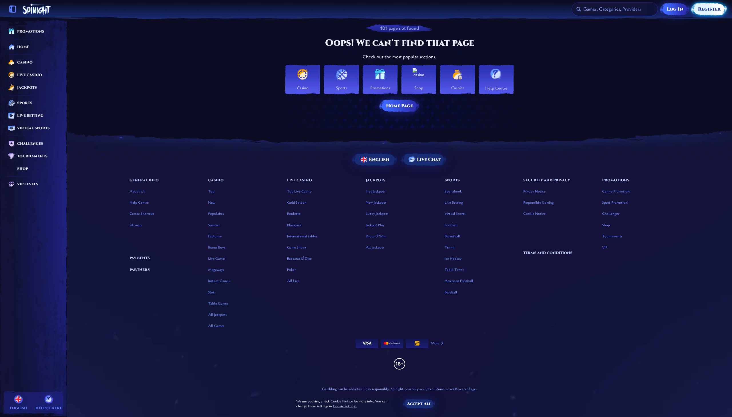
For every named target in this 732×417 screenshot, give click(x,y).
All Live (293, 281)
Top (211, 191)
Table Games (218, 303)
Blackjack (294, 225)
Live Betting (454, 202)
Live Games (216, 258)
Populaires (216, 213)
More (435, 343)
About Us (137, 191)
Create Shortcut (142, 213)
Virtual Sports (455, 213)
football (451, 225)
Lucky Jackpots (377, 213)
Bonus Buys (216, 247)
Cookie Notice (534, 213)
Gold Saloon (297, 202)
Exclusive (215, 236)
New (211, 202)
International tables (302, 236)
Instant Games (219, 281)
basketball (452, 236)
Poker (291, 269)
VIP (604, 247)
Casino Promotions (616, 191)
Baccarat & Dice (299, 258)
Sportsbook (453, 191)
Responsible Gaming (538, 202)
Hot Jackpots (375, 191)
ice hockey (453, 258)
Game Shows (296, 247)
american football (459, 281)
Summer (214, 225)
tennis (450, 247)
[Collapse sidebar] (13, 9)
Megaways (216, 269)
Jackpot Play (375, 225)
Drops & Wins (376, 236)
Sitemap (136, 225)
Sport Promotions (615, 202)
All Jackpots (217, 314)
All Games (216, 325)
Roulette (294, 213)
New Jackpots (376, 202)
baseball (451, 292)
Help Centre (139, 202)
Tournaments (612, 236)
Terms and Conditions (547, 253)
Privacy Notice (534, 191)
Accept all (419, 403)
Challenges (610, 213)
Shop (606, 225)
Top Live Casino (299, 191)
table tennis (454, 269)
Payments (140, 258)
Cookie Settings (345, 406)
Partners (140, 269)
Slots (212, 292)
